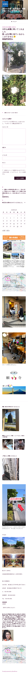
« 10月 (3, 230)
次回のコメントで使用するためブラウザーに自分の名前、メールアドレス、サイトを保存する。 (14, 172)
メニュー (15, 21)
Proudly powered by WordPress (9, 671)
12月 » (8, 230)
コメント (5, 127)
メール (4, 155)
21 (14, 223)
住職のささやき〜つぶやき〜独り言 (10, 112)
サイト (4, 162)
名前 (4, 147)
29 (17, 226)
